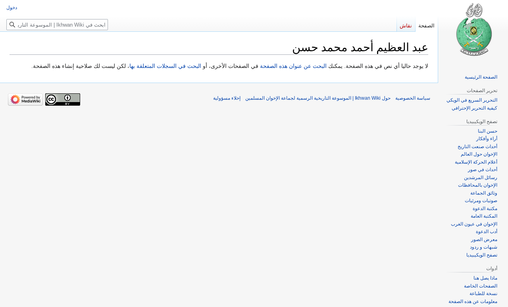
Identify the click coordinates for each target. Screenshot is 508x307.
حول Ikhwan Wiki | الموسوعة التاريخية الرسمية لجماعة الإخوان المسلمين (318, 98)
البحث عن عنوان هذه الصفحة (293, 66)
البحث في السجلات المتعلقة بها (165, 66)
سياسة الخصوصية (412, 98)
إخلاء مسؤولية (227, 98)
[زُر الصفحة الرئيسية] (473, 32)
